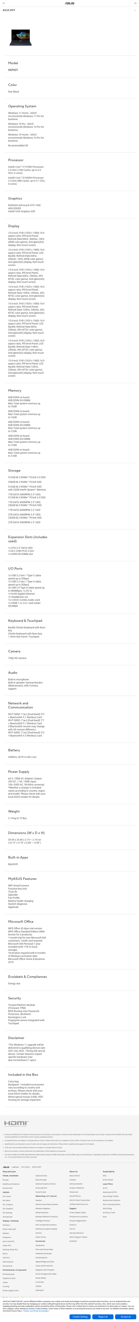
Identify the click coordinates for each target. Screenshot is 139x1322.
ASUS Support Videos (78, 1237)
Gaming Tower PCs (10, 1250)
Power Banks (41, 1278)
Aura (105, 1217)
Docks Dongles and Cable (46, 1274)
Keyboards (40, 1245)
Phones (6, 1180)
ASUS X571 (9, 10)
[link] (69, 3)
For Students (8, 1209)
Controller (40, 1282)
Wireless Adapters (43, 1208)
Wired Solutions (42, 1213)
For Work (6, 1200)
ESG (104, 1176)
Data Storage (41, 1180)
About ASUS (75, 1176)
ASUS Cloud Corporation (80, 1200)
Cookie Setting (80, 1316)
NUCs (5, 1254)
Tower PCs (7, 1245)
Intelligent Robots (43, 1221)
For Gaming (7, 1213)
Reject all (103, 1316)
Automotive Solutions (111, 1200)
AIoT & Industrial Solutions (46, 1225)
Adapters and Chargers (45, 1270)
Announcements (76, 1184)
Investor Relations (77, 1188)
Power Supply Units (10, 1290)
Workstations (8, 1262)
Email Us (73, 1225)
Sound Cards (41, 1192)
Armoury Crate (109, 1213)
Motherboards (9, 1274)
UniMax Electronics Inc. (79, 1204)
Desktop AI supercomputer (46, 1229)
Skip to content (3, 8)
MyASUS (73, 1241)
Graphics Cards (9, 1278)
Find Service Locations (79, 1217)
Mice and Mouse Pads (44, 1249)
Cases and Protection (44, 1266)
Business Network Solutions (47, 1217)
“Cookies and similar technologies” (36, 1311)
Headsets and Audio (44, 1253)
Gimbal (38, 1286)
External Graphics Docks (46, 1184)
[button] (3, 3)
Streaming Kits (41, 1258)
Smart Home (41, 1237)
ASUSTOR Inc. (75, 1196)
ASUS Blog (107, 1208)
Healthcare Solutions (11, 1184)
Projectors (7, 1237)
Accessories (7, 1188)
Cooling (6, 1286)
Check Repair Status (78, 1213)
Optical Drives (41, 1176)
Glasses (6, 1233)
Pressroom (74, 1192)
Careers (73, 1180)
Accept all (126, 1316)
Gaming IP (40, 1290)
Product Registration (78, 1221)
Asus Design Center (111, 1196)
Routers (39, 1200)
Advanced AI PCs (110, 1192)
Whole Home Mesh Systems (47, 1204)
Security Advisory (77, 1233)
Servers (39, 1233)
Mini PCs (6, 1258)
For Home (7, 1196)
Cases (5, 1282)
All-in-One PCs (9, 1241)
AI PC (105, 1188)
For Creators (8, 1205)
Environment (108, 1180)
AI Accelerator (41, 1188)
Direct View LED (9, 1229)
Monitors (6, 1225)
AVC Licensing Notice (111, 1204)
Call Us (72, 1229)
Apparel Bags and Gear (45, 1262)
